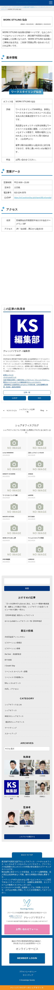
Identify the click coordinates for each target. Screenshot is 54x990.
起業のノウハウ (8, 375)
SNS (39, 398)
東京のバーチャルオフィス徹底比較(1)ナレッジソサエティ (22, 382)
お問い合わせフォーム (27, 929)
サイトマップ (28, 975)
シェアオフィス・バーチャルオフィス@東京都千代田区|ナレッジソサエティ (23, 7)
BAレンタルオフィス (13, 683)
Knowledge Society (28, 980)
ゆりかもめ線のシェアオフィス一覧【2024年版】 (23, 621)
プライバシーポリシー (27, 972)
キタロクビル (12, 410)
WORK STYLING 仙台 (14, 9)
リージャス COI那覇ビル (14, 677)
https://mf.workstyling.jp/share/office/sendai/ (33, 197)
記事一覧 (27, 392)
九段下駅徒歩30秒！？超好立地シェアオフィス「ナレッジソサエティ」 (26, 380)
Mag (42, 410)
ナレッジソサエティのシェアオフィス (27, 988)
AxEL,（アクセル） (12, 689)
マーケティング (11, 728)
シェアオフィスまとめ (13, 705)
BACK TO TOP (27, 855)
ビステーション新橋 (12, 648)
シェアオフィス (11, 710)
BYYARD (8, 660)
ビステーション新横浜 (13, 643)
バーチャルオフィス (9, 377)
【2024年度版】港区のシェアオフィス (19, 615)
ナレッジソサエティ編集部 (11, 797)
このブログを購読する (27, 837)
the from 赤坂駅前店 (13, 654)
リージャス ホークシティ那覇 (16, 672)
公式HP (14, 398)
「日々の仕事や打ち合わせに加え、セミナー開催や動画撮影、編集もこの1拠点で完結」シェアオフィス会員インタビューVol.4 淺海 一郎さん (27, 606)
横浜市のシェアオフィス (15, 722)
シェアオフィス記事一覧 (27, 411)
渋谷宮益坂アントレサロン (15, 637)
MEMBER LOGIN (27, 958)
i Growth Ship (10, 666)
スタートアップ (11, 734)
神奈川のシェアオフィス (14, 716)
